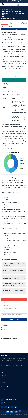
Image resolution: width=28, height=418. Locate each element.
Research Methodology (24, 23)
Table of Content (10, 23)
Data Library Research (22, 414)
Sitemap (3, 382)
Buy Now (15, 29)
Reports (3, 389)
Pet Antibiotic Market (6, 343)
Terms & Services (5, 380)
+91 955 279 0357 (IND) (16, 0)
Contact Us (4, 375)
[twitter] (5, 407)
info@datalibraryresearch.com (8, 329)
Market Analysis (5, 392)
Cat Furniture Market (6, 347)
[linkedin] (9, 407)
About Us (4, 377)
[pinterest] (12, 407)
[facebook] (2, 407)
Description (4, 22)
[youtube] (15, 407)
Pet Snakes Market (6, 341)
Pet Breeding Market (6, 345)
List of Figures (17, 22)
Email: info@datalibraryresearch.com (14, 1)
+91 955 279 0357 (8, 331)
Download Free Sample (14, 319)
